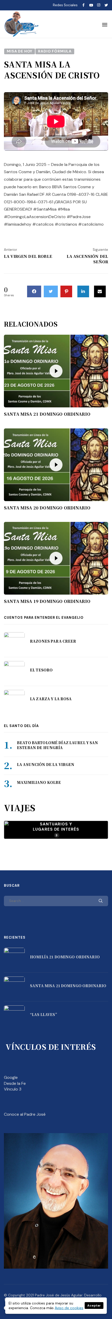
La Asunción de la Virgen (45, 764)
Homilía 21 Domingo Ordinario (65, 956)
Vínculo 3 (12, 1089)
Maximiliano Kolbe (39, 782)
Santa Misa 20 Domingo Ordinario (47, 508)
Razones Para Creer (53, 641)
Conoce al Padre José (25, 1114)
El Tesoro (41, 669)
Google (11, 1077)
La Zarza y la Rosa (51, 698)
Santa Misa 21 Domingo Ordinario (47, 414)
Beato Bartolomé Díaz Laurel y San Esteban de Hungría (57, 745)
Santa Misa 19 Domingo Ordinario (47, 601)
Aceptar (94, 1305)
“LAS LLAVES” (43, 1014)
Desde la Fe (15, 1083)
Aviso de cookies (69, 1307)
